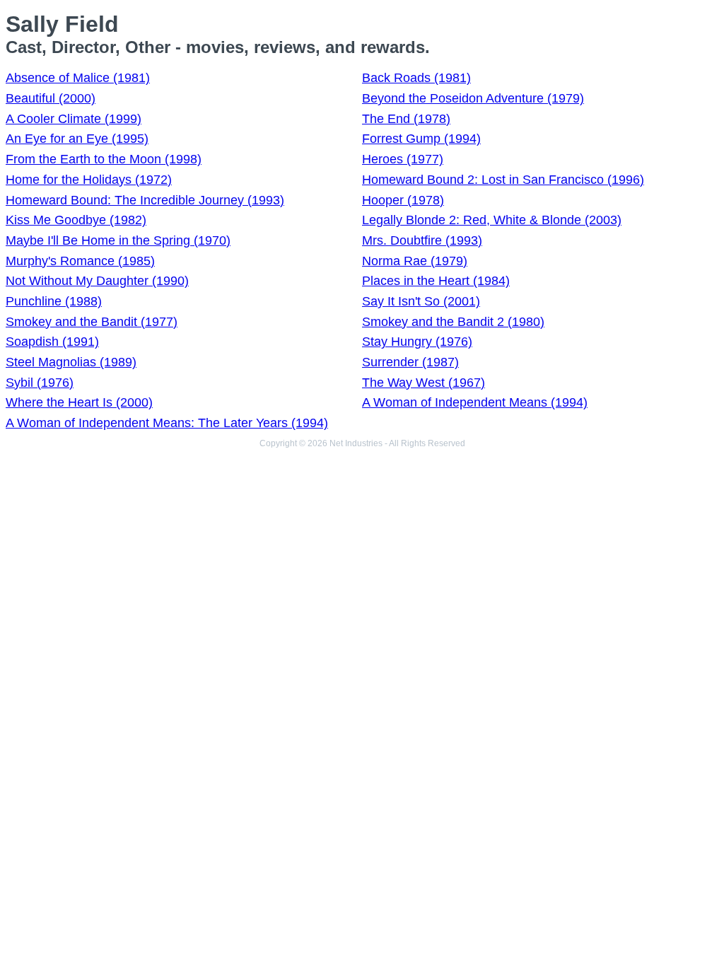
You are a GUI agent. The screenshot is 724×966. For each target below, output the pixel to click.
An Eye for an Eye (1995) (77, 139)
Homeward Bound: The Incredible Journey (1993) (145, 200)
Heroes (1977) (402, 159)
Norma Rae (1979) (414, 261)
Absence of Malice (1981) (78, 78)
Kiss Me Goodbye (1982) (76, 220)
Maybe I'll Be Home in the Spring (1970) (118, 240)
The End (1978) (406, 119)
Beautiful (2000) (50, 98)
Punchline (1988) (54, 301)
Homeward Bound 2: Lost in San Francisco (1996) (503, 180)
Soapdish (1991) (52, 341)
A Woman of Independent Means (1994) (475, 402)
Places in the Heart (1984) (436, 281)
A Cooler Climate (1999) (73, 119)
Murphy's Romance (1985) (80, 261)
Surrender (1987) (410, 362)
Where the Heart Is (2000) (79, 402)
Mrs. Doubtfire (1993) (422, 240)
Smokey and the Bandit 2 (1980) (453, 322)
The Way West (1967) (423, 383)
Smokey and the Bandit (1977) (91, 322)
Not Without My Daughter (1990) (97, 281)
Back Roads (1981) (416, 78)
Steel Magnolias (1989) (71, 362)
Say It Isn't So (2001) (421, 301)
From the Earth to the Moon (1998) (104, 159)
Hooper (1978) (403, 200)
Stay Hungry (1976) (417, 341)
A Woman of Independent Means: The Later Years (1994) (167, 423)
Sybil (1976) (40, 383)
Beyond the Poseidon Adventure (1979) (473, 98)
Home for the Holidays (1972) (89, 180)
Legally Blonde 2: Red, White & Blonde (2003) (491, 220)
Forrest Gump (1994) (421, 139)
